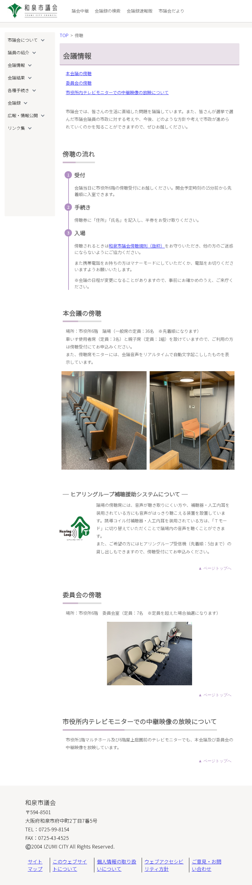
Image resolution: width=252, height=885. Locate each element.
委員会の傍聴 (79, 83)
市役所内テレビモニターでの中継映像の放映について (117, 92)
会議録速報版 (139, 11)
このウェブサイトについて (70, 865)
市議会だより (171, 11)
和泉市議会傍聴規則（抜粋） (137, 246)
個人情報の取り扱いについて (116, 865)
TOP (64, 35)
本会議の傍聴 (79, 73)
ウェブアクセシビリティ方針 (163, 865)
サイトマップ (35, 865)
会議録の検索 (107, 11)
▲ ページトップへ (214, 568)
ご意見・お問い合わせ (206, 865)
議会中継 (80, 11)
